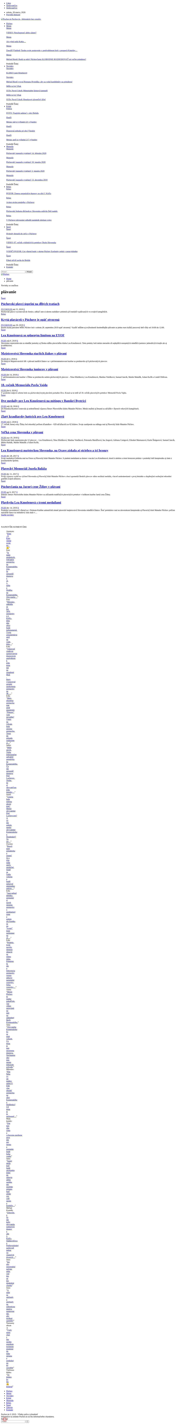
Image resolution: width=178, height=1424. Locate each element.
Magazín (9, 146)
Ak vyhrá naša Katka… (16, 41)
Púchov (9, 23)
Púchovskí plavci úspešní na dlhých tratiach (30, 303)
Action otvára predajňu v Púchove (20, 202)
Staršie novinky (7, 515)
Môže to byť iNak (13, 86)
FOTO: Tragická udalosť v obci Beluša (22, 113)
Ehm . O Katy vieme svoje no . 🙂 (8, 541)
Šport (8, 227)
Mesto (8, 26)
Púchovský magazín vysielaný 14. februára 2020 (26, 153)
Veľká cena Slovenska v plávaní (22, 432)
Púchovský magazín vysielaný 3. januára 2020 (25, 171)
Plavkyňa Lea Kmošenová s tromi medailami (31, 502)
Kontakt (9, 267)
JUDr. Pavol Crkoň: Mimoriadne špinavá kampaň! (27, 91)
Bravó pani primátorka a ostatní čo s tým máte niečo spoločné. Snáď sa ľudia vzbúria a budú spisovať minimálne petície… (10, 867)
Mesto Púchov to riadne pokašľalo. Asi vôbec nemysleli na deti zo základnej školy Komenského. (12, 1007)
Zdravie (9, 1407)
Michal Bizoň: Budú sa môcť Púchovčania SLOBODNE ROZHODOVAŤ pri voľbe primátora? (46, 59)
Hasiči (8, 117)
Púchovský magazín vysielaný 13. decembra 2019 (26, 180)
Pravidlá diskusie (13, 15)
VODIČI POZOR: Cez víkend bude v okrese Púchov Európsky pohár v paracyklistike (42, 251)
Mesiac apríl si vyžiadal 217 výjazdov (21, 140)
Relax (8, 187)
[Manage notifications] (5, 1419)
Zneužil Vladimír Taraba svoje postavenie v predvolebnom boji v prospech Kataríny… (41, 50)
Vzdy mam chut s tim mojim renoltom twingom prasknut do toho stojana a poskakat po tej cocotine (10, 1349)
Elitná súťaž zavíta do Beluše (18, 260)
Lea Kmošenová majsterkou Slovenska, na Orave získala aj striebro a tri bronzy (54, 450)
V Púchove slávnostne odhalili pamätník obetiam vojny (29, 220)
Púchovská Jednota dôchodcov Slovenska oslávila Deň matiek (31, 211)
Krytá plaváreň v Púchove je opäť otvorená (30, 319)
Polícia (9, 109)
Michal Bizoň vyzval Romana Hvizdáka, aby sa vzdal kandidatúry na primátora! (39, 82)
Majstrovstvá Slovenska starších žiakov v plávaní (34, 353)
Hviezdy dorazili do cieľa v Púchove (21, 234)
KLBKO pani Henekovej (16, 73)
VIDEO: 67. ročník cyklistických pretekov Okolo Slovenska (31, 242)
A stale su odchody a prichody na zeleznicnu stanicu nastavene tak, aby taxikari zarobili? (10, 1305)
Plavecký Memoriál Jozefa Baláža (24, 468)
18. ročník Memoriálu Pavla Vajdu (24, 385)
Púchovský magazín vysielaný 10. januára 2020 (25, 162)
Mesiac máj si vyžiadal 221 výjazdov (21, 122)
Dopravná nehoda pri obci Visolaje (20, 131)
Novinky (10, 66)
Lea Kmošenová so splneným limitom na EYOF (33, 335)
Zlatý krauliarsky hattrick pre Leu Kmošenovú (32, 416)
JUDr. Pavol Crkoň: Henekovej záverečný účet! (26, 99)
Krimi (8, 106)
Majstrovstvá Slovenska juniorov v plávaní (29, 369)
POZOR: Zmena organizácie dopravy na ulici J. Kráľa (28, 193)
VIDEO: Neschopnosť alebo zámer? (21, 33)
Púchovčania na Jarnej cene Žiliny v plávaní (30, 486)
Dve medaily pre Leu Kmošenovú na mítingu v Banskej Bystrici (43, 400)
